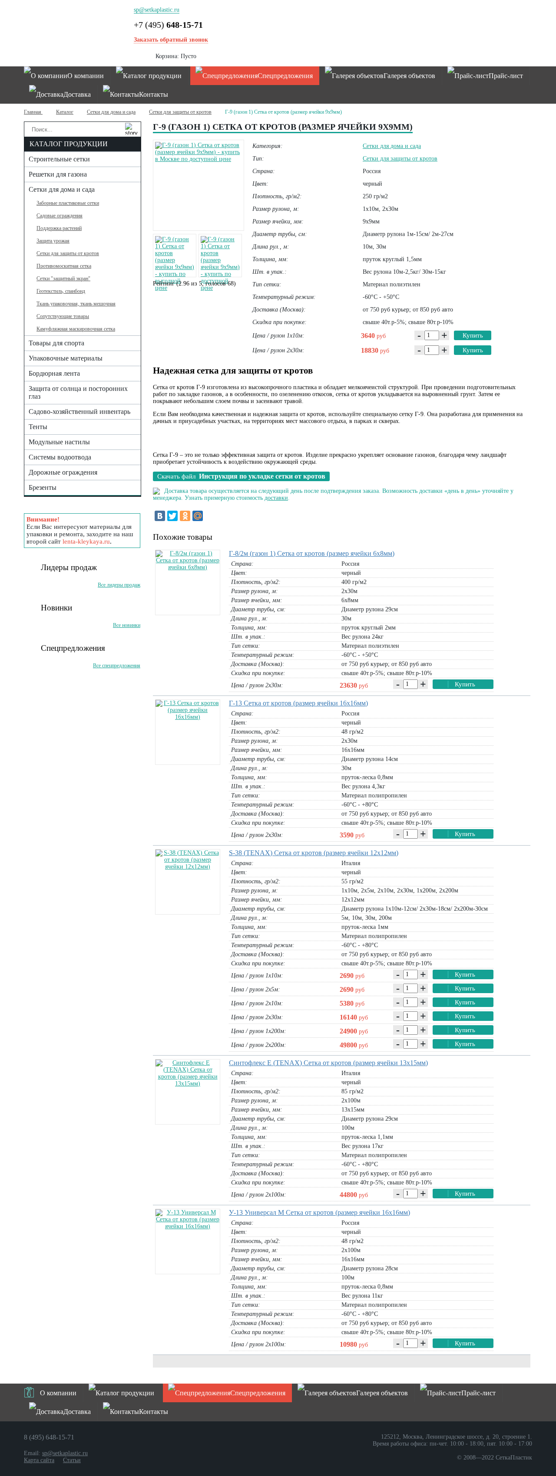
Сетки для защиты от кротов (180, 112)
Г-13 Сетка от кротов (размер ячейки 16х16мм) (298, 703)
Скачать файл (241, 476)
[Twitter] (172, 516)
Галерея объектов (409, 75)
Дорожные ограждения (63, 472)
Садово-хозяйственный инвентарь (79, 411)
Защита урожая (53, 241)
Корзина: (176, 56)
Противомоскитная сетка (63, 266)
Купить (473, 335)
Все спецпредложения (116, 666)
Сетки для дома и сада (111, 112)
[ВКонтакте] (160, 516)
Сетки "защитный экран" (63, 279)
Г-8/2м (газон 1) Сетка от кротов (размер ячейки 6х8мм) (311, 553)
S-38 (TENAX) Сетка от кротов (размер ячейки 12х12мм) (313, 852)
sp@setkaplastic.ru (156, 10)
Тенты (38, 426)
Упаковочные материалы (66, 358)
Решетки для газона (58, 174)
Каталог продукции (152, 75)
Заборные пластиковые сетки (67, 203)
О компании (85, 75)
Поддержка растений (59, 228)
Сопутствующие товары (62, 316)
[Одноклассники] (185, 516)
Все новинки (126, 625)
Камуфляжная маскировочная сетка (75, 329)
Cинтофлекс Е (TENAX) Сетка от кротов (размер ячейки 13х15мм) (328, 1062)
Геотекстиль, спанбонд (60, 291)
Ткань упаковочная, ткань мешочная (76, 304)
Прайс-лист (506, 75)
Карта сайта (39, 1460)
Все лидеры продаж (119, 585)
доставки (276, 498)
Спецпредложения (285, 75)
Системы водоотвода (60, 457)
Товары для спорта (56, 343)
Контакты (153, 94)
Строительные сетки (59, 159)
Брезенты (42, 487)
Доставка (77, 94)
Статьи (72, 1460)
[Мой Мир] (197, 516)
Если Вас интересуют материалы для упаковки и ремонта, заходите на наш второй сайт (79, 530)
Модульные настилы (59, 442)
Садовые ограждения (59, 216)
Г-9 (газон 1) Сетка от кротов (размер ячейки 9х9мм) (283, 112)
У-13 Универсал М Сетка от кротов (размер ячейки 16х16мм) (319, 1212)
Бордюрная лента (54, 373)
